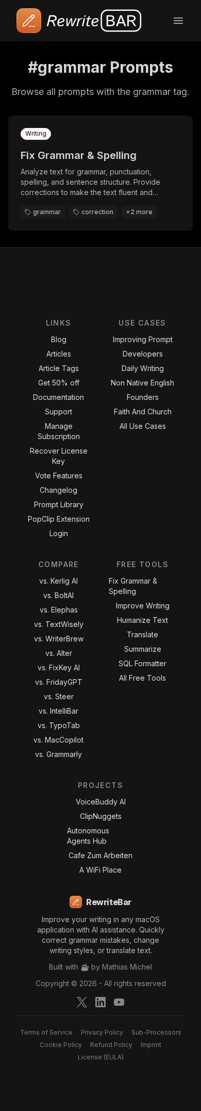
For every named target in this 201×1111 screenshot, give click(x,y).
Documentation (58, 397)
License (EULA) (101, 1057)
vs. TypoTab (59, 725)
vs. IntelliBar (58, 710)
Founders (143, 397)
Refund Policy (111, 1045)
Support (58, 411)
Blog (58, 339)
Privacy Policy (102, 1032)
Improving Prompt (143, 339)
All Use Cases (143, 426)
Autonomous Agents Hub (88, 835)
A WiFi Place (100, 869)
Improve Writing (143, 605)
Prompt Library (58, 504)
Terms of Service (46, 1032)
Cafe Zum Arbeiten (100, 855)
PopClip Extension (59, 518)
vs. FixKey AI (59, 667)
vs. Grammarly (58, 754)
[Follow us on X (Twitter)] (82, 1002)
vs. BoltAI (58, 595)
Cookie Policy (61, 1045)
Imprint (151, 1045)
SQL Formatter (142, 663)
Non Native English (142, 382)
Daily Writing (143, 368)
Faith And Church (143, 411)
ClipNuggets (101, 816)
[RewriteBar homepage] (79, 20)
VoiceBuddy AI (101, 801)
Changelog (58, 490)
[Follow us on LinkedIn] (100, 1002)
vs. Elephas (59, 609)
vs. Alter (58, 653)
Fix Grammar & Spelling (133, 585)
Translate (142, 634)
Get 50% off (58, 382)
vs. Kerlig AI (58, 580)
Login (58, 533)
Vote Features (58, 475)
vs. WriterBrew (58, 638)
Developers (143, 353)
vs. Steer (59, 696)
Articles (58, 353)
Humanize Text (142, 620)
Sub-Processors (156, 1032)
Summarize (142, 649)
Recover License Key (59, 455)
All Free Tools (142, 677)
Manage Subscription (59, 431)
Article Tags (59, 368)
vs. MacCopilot (58, 739)
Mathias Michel (127, 966)
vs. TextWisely (58, 624)
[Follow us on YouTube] (119, 1002)
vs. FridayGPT (58, 682)
